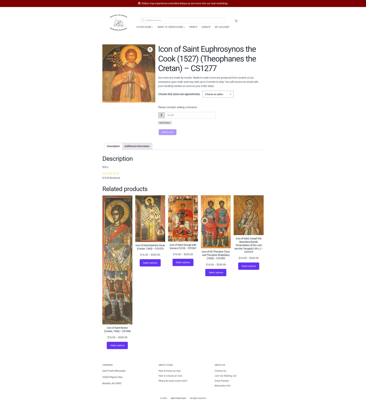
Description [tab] (113, 146)
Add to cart (167, 132)
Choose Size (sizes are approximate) (179, 94)
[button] (150, 49)
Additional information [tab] (137, 146)
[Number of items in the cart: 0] (236, 21)
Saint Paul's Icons (178, 398)
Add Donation (164, 123)
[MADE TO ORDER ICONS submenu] (184, 27)
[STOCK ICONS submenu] (152, 27)
